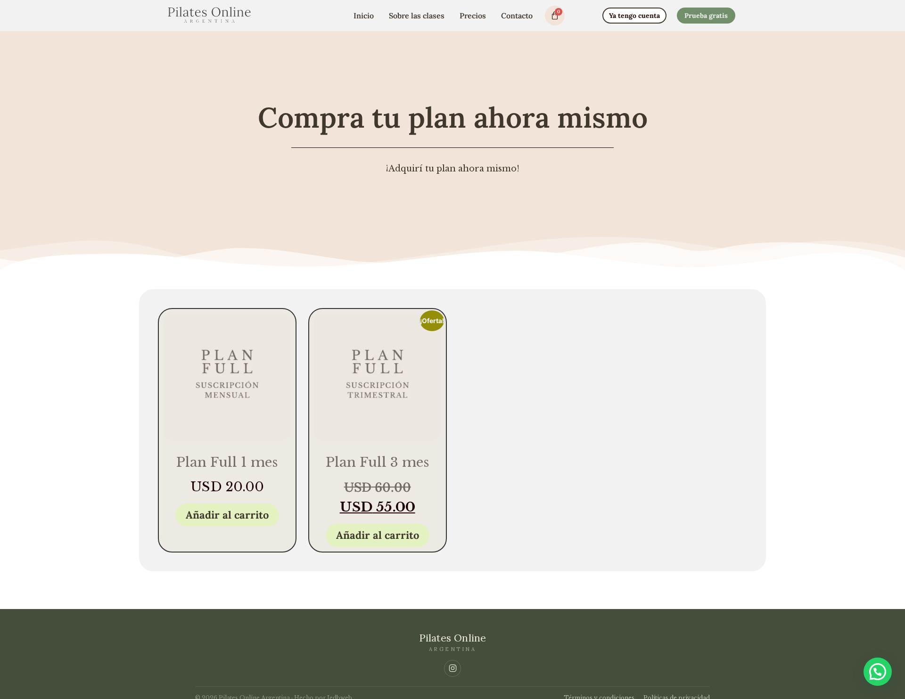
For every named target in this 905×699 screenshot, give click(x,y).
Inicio (364, 15)
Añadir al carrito (227, 514)
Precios (473, 15)
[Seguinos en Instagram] (452, 668)
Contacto (517, 15)
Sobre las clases (416, 15)
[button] (878, 672)
